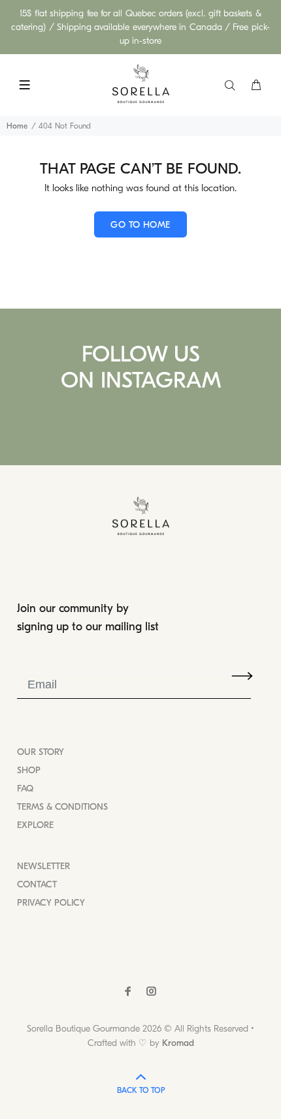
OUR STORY (40, 752)
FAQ (25, 788)
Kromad (178, 1043)
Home (17, 125)
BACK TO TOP (141, 1090)
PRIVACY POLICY (51, 902)
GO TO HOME (140, 224)
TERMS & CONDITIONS (62, 806)
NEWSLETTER (43, 866)
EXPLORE (35, 825)
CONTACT (37, 884)
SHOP (29, 770)
